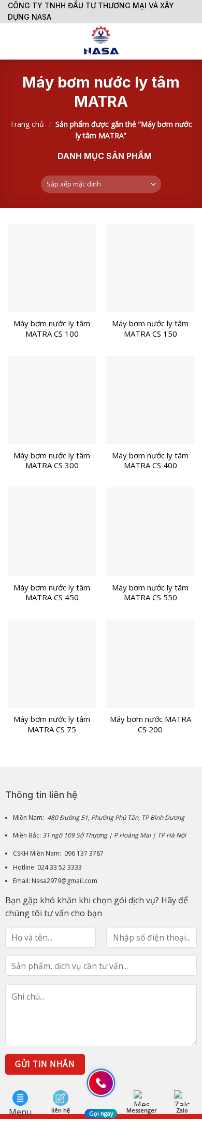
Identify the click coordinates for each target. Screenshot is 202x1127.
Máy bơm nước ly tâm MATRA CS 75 (51, 724)
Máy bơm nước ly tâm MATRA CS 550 (150, 593)
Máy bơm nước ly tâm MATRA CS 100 (51, 329)
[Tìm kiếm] (190, 41)
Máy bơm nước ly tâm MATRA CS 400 (150, 461)
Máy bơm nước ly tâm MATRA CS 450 (51, 593)
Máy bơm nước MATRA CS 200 (150, 724)
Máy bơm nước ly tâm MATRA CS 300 (51, 461)
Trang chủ (27, 124)
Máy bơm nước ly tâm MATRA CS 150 (150, 329)
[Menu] (14, 41)
